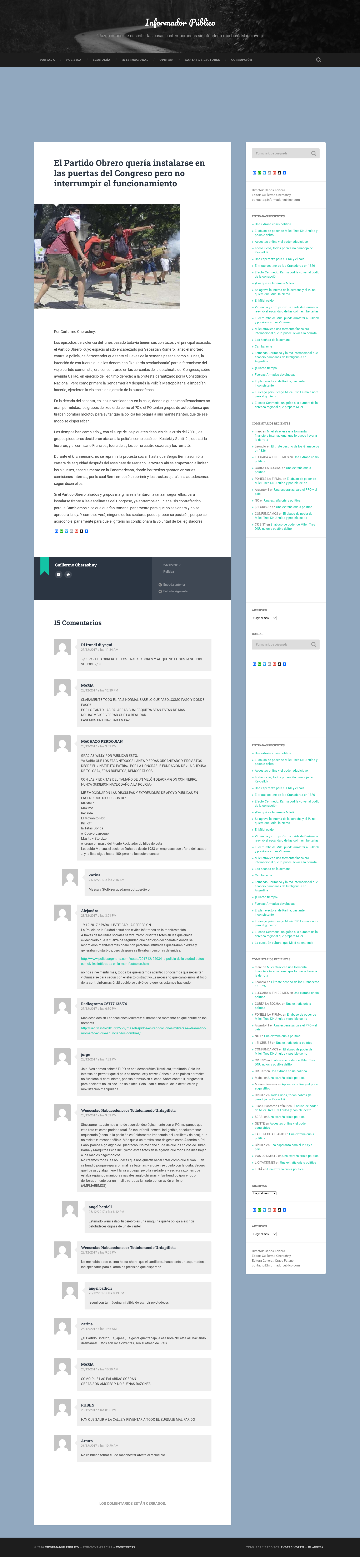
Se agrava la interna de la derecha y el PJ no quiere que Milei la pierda (285, 292)
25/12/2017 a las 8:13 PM (106, 1293)
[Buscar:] (286, 153)
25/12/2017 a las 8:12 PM (106, 1212)
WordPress (125, 1547)
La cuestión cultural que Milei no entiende (284, 943)
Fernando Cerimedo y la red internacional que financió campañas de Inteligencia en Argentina (286, 357)
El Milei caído (264, 300)
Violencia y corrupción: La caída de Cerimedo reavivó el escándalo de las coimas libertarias (287, 309)
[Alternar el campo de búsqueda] (319, 60)
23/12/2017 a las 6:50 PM (98, 1009)
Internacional (135, 60)
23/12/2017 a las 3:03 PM (98, 746)
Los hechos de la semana (272, 340)
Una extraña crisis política (273, 224)
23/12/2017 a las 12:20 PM (99, 690)
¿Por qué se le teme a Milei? (274, 283)
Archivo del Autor (58, 574)
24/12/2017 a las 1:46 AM (99, 1329)
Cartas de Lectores (202, 60)
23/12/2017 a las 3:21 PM (98, 916)
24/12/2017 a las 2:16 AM (106, 880)
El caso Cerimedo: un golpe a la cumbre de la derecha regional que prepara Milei (286, 405)
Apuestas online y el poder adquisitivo (281, 242)
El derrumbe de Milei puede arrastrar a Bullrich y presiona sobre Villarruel (287, 320)
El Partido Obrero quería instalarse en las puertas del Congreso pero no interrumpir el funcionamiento (129, 172)
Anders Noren (292, 1547)
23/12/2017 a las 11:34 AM (99, 650)
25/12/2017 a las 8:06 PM (98, 1410)
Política (73, 60)
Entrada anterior (174, 584)
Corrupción (241, 60)
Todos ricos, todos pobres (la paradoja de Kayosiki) (283, 1097)
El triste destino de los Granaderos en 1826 (285, 266)
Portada (47, 60)
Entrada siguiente (175, 591)
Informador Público (180, 22)
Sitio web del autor (68, 574)
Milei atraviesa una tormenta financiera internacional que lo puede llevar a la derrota (286, 331)
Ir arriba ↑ (317, 1547)
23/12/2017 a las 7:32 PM (98, 1059)
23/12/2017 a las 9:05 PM (98, 1252)
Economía (101, 60)
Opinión (167, 60)
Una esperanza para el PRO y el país (279, 259)
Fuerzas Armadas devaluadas (275, 375)
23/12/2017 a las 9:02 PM (98, 1115)
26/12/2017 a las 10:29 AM (99, 1446)
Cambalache (263, 346)
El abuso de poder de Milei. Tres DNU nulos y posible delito (285, 481)
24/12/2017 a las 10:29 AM (99, 1369)
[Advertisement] (180, 98)
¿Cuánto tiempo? (266, 368)
